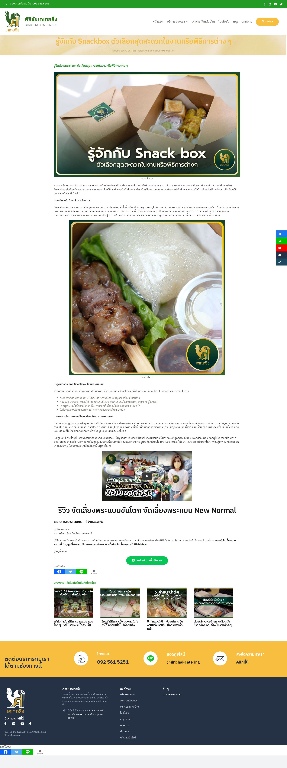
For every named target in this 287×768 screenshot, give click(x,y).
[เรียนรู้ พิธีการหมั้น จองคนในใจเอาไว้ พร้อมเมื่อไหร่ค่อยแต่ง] (120, 603)
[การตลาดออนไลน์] (178, 696)
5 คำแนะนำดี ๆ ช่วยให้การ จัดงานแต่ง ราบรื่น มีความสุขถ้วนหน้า (165, 625)
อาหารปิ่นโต (109, 544)
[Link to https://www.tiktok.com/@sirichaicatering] (31, 723)
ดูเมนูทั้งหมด (60, 551)
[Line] (81, 571)
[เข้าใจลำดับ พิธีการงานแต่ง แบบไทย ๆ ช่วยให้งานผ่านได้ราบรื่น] (73, 603)
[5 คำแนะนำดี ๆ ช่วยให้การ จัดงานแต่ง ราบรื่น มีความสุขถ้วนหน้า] (167, 603)
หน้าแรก (116, 51)
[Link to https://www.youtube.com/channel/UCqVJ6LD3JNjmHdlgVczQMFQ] (22, 723)
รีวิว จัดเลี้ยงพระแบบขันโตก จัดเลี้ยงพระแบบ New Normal (147, 510)
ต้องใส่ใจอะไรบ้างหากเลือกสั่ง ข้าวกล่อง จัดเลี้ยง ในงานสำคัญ (213, 623)
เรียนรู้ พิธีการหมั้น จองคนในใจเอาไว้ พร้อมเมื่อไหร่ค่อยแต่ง (119, 623)
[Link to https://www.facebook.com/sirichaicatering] (6, 723)
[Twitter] (70, 571)
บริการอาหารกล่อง (91, 544)
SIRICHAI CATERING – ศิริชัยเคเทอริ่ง (78, 522)
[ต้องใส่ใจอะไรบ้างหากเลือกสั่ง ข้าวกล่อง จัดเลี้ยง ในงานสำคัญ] (213, 603)
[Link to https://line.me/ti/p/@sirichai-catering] (14, 723)
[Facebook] (59, 571)
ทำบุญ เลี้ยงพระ (71, 544)
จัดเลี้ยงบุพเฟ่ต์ (124, 544)
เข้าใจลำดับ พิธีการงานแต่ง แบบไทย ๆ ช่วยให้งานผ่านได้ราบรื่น (73, 623)
